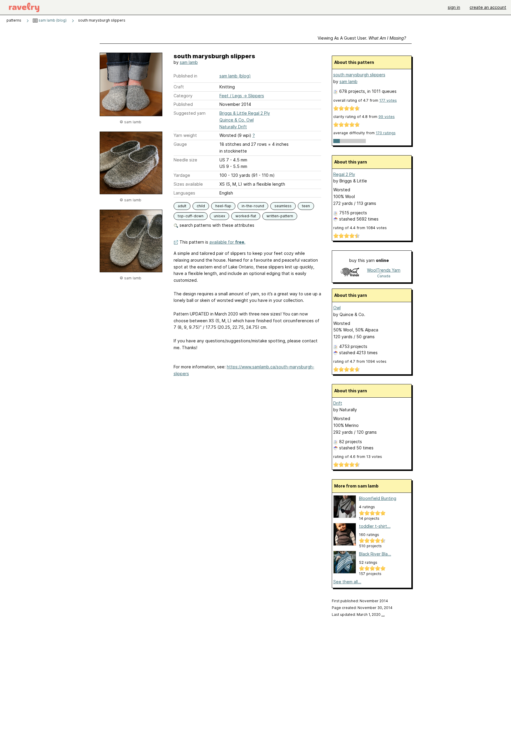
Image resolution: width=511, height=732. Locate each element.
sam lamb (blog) (52, 20)
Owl (337, 307)
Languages (184, 192)
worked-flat (245, 216)
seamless (283, 206)
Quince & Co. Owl (236, 119)
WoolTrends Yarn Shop (383, 271)
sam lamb (189, 62)
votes (388, 100)
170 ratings (386, 133)
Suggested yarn (190, 113)
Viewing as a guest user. (362, 38)
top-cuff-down (190, 216)
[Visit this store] (350, 273)
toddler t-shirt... (375, 526)
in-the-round (253, 206)
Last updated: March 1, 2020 (358, 614)
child (201, 206)
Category (183, 95)
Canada (383, 276)
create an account (488, 7)
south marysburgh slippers (359, 74)
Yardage (182, 175)
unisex (219, 216)
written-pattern (279, 216)
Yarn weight (185, 135)
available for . (227, 241)
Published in (185, 75)
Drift (337, 403)
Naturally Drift (233, 126)
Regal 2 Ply (344, 174)
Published (183, 104)
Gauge (180, 144)
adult (182, 206)
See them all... (347, 581)
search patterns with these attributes (216, 225)
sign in (454, 7)
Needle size (185, 159)
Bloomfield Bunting (377, 498)
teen (306, 206)
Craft (179, 86)
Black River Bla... (375, 553)
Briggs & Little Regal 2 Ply (244, 113)
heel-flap (223, 206)
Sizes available (188, 184)
